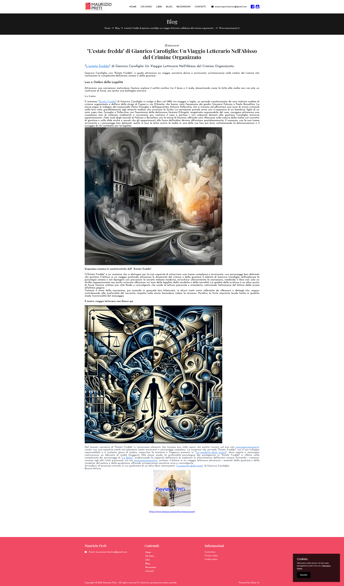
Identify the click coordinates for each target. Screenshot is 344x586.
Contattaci (210, 552)
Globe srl (255, 583)
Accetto (303, 575)
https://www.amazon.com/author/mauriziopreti (172, 512)
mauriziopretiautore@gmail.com (231, 7)
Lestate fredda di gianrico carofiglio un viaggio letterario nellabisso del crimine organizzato (169, 28)
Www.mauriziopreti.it (229, 28)
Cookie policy (211, 559)
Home (107, 28)
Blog (117, 28)
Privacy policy (211, 556)
